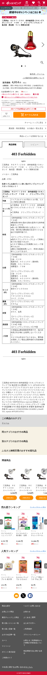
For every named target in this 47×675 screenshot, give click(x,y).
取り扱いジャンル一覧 (10, 623)
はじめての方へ (29, 623)
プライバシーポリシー (32, 635)
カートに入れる (29, 115)
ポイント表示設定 (8, 652)
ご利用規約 (28, 629)
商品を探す (6, 606)
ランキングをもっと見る (38, 507)
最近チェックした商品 (10, 617)
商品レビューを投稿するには (31, 136)
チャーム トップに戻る (34, 123)
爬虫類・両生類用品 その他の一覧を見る (26, 128)
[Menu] (3, 3)
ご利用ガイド (7, 658)
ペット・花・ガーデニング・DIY (25, 8)
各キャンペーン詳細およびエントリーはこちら (20, 97)
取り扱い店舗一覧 (8, 629)
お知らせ (27, 612)
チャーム (5, 423)
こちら (30, 667)
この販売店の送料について (33, 78)
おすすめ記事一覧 (8, 635)
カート (4, 640)
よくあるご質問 (29, 617)
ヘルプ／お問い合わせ (32, 606)
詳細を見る (9, 498)
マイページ (6, 646)
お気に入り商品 (8, 612)
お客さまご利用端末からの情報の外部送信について (33, 643)
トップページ (6, 8)
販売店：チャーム (37, 74)
